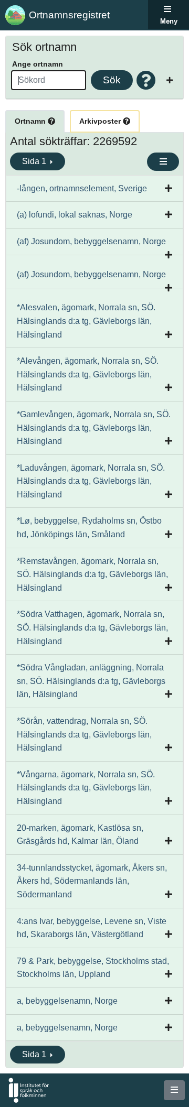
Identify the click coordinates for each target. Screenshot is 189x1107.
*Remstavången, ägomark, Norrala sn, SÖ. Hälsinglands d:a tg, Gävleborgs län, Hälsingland (92, 574)
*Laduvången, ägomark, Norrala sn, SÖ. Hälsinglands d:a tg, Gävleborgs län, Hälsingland (91, 481)
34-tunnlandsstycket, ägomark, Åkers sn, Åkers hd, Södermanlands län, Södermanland (92, 881)
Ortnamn (31, 121)
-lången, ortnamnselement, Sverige (82, 188)
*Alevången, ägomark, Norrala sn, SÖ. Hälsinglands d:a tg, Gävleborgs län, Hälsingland (88, 374)
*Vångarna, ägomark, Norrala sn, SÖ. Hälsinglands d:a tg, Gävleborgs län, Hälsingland (86, 788)
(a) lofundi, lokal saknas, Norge (74, 214)
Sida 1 (35, 161)
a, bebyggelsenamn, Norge (67, 1000)
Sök (112, 79)
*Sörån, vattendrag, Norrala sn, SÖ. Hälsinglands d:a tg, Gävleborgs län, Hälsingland (84, 734)
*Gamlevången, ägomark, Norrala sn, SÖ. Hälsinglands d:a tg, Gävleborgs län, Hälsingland (94, 428)
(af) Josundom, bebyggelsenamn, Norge (91, 241)
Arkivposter (101, 121)
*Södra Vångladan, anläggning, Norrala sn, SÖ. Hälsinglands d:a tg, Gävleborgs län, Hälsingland (91, 681)
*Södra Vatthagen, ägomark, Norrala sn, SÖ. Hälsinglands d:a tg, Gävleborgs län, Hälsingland (92, 627)
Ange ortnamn (37, 64)
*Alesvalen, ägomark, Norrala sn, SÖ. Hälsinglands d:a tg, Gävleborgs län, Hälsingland (86, 321)
